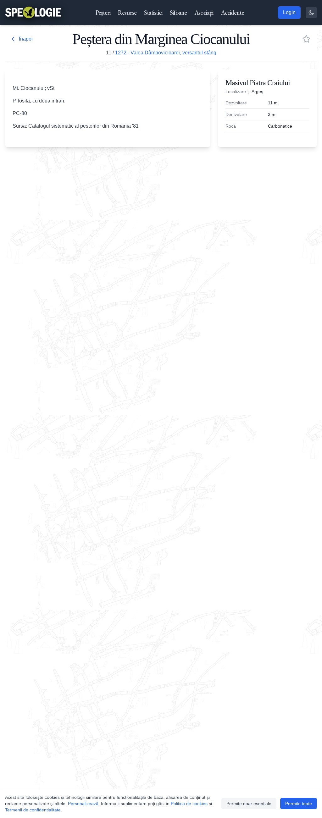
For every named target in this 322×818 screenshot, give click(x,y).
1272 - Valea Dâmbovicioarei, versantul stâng (165, 52)
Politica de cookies (189, 803)
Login (289, 12)
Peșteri (103, 12)
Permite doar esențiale (248, 803)
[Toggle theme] (311, 12)
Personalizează (83, 803)
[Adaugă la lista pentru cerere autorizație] (306, 39)
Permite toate (298, 803)
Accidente (232, 12)
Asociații (203, 12)
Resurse (127, 12)
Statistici (153, 12)
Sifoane (178, 12)
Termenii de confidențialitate (33, 809)
